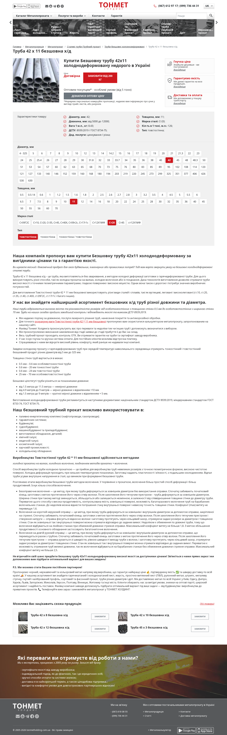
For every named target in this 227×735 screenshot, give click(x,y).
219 (125, 173)
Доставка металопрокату (194, 715)
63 (73, 167)
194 (108, 173)
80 (134, 167)
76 (125, 167)
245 (143, 173)
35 (134, 160)
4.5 (171, 194)
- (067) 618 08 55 (119, 711)
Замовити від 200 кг (100, 77)
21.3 (180, 153)
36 (143, 160)
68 (91, 167)
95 (168, 167)
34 (126, 160)
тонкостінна (47, 237)
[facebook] (59, 6)
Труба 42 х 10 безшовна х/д (149, 615)
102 (177, 167)
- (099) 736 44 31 (119, 715)
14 (102, 153)
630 (30, 180)
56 (39, 208)
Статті (148, 715)
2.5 (102, 194)
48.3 (195, 160)
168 (91, 173)
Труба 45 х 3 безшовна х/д (149, 627)
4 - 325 (23, 153)
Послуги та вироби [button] (71, 15)
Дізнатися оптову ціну (88, 96)
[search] (211, 16)
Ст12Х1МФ (98, 222)
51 (21, 167)
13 (93, 153)
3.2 (145, 194)
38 (152, 160)
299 (160, 173)
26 (47, 160)
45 (178, 160)
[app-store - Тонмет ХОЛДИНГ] (34, 6)
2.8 (128, 194)
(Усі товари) (207, 603)
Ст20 (112, 222)
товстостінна (27, 237)
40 (160, 160)
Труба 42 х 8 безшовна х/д (49, 615)
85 (151, 167)
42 (169, 160)
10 (76, 153)
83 (142, 167)
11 (73, 201)
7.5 (39, 201)
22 (189, 153)
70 (99, 167)
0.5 (21, 194)
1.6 (76, 194)
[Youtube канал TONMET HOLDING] (51, 6)
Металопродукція (154, 711)
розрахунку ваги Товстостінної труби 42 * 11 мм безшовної (70, 321)
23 (198, 153)
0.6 (41, 194)
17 (137, 153)
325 (169, 173)
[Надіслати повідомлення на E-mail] (47, 6)
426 (203, 173)
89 (160, 167)
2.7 (119, 194)
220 (134, 173)
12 (85, 153)
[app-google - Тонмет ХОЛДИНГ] (20, 6)
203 (117, 173)
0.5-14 (31, 194)
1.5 (67, 194)
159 (73, 173)
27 (56, 160)
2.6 (110, 194)
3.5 (154, 194)
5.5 (188, 194)
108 (186, 167)
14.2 (111, 153)
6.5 (21, 201)
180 (99, 173)
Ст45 (121, 222)
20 (163, 153)
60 (56, 167)
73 (108, 167)
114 (195, 167)
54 (39, 167)
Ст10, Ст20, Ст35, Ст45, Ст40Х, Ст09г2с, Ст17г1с (60, 222)
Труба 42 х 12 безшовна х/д (50, 627)
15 (120, 153)
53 (30, 167)
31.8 (91, 160)
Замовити (100, 616)
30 (82, 160)
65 (82, 167)
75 (117, 167)
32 (100, 160)
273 (151, 173)
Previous (10, 22)
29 (73, 160)
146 (56, 173)
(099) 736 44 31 (189, 6)
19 (154, 153)
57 (47, 167)
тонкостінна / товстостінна (75, 237)
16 (128, 153)
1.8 (84, 194)
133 (39, 173)
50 (204, 160)
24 (21, 160)
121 (22, 173)
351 (177, 173)
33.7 (117, 160)
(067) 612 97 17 (168, 6)
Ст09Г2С (24, 222)
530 (22, 180)
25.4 (39, 160)
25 (30, 160)
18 (146, 153)
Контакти (98, 15)
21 (171, 153)
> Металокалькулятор (159, 730)
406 (195, 173)
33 (108, 160)
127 (30, 173)
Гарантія (116, 15)
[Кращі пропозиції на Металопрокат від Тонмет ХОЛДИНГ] (113, 6)
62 (65, 167)
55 (30, 208)
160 (82, 173)
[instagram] (62, 6)
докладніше (180, 69)
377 (186, 173)
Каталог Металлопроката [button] (33, 15)
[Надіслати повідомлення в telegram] (55, 6)
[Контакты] (155, 6)
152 (65, 173)
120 (203, 167)
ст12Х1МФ (134, 222)
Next (216, 22)
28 (65, 160)
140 (48, 173)
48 (186, 160)
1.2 (58, 194)
